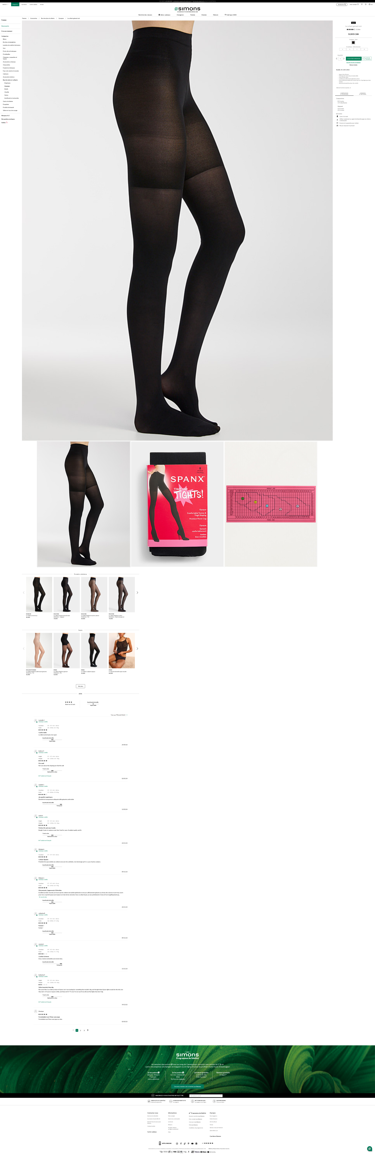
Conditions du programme (196, 1128)
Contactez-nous (152, 1113)
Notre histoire (213, 1119)
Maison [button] (215, 15)
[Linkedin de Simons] (196, 1143)
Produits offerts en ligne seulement (173, 1128)
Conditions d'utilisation (166, 1148)
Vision (42, 4)
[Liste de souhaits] (362, 4)
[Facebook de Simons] (181, 1143)
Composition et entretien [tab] (344, 94)
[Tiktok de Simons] (185, 1143)
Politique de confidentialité (197, 1148)
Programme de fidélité (187, 1058)
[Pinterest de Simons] (188, 1143)
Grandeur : (353, 46)
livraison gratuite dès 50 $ (182, 1)
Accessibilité (175, 1148)
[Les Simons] (187, 1054)
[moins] (336, 59)
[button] (342, 4)
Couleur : (353, 39)
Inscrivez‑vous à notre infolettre (169, 1095)
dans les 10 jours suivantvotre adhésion (153, 1075)
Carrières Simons (215, 1136)
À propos (213, 1113)
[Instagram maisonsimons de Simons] (177, 1143)
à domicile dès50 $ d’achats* (201, 1074)
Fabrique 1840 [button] (231, 15)
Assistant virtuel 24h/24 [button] (153, 1119)
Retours (170, 1124)
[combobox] (119, 715)
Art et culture (213, 1121)
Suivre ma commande (174, 1119)
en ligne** (223, 1073)
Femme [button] (192, 15)
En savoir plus (43, 897)
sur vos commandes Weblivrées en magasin (178, 1075)
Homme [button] (204, 15)
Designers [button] (180, 15)
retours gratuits (198, 1)
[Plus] (344, 59)
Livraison (170, 1121)
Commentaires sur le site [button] (154, 1148)
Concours (195, 1122)
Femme (3, 20)
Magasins (15, 4)
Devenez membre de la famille (187, 1086)
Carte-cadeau (33, 4)
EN (205, 1148)
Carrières (24, 4)
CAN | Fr (4, 4)
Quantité (340, 55)
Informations (172, 1113)
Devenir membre (196, 1116)
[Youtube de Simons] (192, 1143)
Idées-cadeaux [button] (165, 15)
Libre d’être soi (214, 1130)
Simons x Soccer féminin (216, 1127)
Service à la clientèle (152, 1116)
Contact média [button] (151, 1126)
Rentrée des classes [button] (145, 15)
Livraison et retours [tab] (362, 94)
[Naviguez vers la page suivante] (87, 1030)
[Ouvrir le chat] (369, 1148)
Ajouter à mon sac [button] (353, 58)
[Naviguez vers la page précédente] (73, 1030)
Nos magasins (213, 1116)
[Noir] (353, 42)
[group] (40, 599)
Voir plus (80, 686)
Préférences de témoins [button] (184, 1148)
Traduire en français (45, 776)
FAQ (169, 1132)
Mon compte (353, 4)
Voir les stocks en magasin (353, 62)
